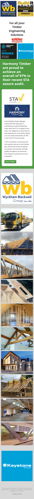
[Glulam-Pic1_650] (17, 421)
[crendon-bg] (17, 397)
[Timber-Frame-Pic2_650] (17, 326)
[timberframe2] (17, 255)
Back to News (10, 162)
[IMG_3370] (17, 231)
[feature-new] (17, 350)
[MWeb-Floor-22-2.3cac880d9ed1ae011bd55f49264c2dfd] (17, 278)
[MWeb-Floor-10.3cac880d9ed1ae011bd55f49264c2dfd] (17, 445)
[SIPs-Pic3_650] (17, 302)
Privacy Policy (17, 494)
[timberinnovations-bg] (17, 373)
